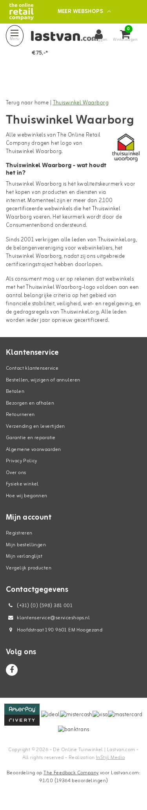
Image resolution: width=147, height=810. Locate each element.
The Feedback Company (71, 773)
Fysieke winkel (22, 484)
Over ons (16, 473)
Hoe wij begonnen (26, 496)
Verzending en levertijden (35, 426)
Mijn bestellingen (26, 545)
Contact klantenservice (32, 368)
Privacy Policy (21, 461)
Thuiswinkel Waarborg (81, 103)
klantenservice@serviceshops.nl (53, 618)
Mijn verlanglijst (24, 556)
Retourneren (20, 414)
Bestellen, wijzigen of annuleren (43, 380)
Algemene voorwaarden (33, 449)
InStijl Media (110, 757)
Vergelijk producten (28, 568)
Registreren (19, 533)
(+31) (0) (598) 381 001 (44, 606)
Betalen (15, 391)
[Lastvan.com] (21, 11)
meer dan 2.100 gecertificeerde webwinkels (59, 204)
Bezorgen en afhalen (30, 403)
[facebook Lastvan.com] (12, 670)
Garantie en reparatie (31, 438)
